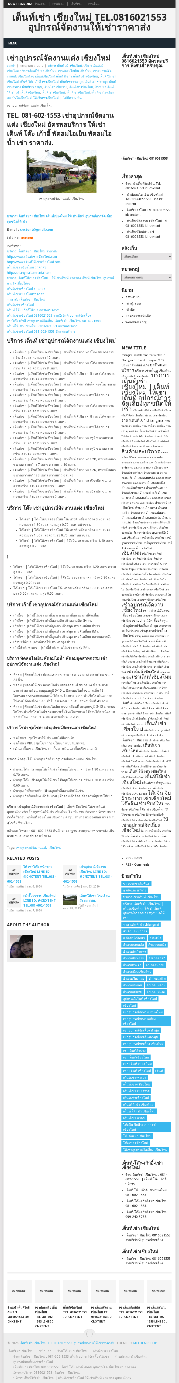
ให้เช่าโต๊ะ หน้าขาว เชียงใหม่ (147, 841)
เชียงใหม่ (131, 553)
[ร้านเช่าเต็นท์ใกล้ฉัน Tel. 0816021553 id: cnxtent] (19, 1291)
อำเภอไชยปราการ (142, 522)
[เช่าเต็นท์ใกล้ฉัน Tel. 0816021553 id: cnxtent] (131, 1291)
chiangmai (127, 355)
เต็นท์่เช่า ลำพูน (32, 87)
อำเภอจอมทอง (151, 472)
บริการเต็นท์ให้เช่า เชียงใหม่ (38, 71)
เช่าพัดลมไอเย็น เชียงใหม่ (75, 71)
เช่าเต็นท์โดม (128, 682)
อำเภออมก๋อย (141, 497)
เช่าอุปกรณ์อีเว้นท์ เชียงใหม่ (150, 636)
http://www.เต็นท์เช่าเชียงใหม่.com (32, 256)
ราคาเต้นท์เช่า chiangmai (142, 420)
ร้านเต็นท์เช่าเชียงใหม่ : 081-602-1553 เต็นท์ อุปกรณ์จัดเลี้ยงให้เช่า (61, 1356)
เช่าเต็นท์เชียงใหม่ (43, 76)
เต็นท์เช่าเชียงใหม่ (53, 92)
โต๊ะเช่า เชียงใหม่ (152, 809)
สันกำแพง (137, 446)
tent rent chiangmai (145, 360)
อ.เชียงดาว (127, 467)
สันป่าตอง (158, 446)
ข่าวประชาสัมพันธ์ (136, 883)
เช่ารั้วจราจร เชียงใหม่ (152, 589)
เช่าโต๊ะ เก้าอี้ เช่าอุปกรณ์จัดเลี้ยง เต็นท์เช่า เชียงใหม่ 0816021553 (54, 321)
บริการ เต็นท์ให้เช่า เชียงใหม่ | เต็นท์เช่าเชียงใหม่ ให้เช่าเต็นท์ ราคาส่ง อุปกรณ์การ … (74, 1378)
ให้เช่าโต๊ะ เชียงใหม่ (157, 846)
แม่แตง (143, 793)
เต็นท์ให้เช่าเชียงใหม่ (132, 777)
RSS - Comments (137, 864)
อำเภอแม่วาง (138, 512)
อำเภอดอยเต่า (163, 477)
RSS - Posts (133, 858)
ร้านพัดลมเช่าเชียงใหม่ (131, 1356)
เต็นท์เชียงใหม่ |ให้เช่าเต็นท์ (147, 718)
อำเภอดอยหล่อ (144, 477)
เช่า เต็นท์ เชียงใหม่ (143, 671)
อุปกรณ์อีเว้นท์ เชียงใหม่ (140, 999)
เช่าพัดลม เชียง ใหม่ (146, 569)
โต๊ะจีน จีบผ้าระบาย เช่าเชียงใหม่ (146, 795)
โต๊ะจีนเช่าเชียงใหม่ (46, 98)
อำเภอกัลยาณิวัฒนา (132, 472)
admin (11, 65)
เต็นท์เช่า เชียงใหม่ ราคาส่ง (26, 267)
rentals (138, 355)
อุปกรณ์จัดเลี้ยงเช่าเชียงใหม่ (136, 532)
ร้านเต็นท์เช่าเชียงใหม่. (144, 441)
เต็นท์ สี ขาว (64, 76)
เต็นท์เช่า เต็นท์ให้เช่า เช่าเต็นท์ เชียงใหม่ (143, 756)
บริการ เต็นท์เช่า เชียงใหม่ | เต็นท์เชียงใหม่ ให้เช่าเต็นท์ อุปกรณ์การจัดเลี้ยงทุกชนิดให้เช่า (146, 392)
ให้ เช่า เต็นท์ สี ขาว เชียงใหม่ (137, 836)
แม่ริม (135, 793)
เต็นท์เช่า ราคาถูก (71, 82)
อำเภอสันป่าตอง (129, 492)
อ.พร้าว (144, 462)
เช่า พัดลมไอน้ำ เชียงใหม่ (134, 579)
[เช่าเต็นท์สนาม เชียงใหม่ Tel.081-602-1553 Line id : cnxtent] (159, 1291)
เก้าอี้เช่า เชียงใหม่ (142, 548)
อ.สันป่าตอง (164, 462)
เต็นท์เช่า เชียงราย (55, 87)
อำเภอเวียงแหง (146, 508)
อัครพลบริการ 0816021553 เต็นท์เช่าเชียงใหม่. (46, 1372)
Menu (12, 43)
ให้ (166, 809)
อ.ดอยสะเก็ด (156, 457)
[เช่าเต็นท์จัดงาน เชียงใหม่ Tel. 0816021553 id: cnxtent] (103, 1291)
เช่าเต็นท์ (157, 646)
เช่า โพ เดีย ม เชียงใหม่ (150, 698)
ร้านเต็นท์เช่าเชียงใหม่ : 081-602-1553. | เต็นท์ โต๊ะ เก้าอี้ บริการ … (146, 1179)
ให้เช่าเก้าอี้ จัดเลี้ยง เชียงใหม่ (156, 831)
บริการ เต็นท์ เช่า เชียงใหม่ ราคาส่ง (32, 251)
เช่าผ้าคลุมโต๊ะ (154, 564)
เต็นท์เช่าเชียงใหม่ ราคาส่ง (26, 289)
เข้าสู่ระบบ (133, 303)
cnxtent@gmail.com (36, 229)
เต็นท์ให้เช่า (132, 766)
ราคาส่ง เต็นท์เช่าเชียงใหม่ (26, 299)
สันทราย (147, 446)
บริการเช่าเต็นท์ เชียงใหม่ (153, 370)
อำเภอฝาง (126, 483)
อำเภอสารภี (148, 492)
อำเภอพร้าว (139, 483)
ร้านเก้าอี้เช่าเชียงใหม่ (153, 426)
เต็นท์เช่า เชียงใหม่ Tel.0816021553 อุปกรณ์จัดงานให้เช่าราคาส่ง (89, 22)
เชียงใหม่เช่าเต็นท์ (152, 553)
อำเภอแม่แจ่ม (151, 517)
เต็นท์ (125, 703)
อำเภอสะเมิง (156, 483)
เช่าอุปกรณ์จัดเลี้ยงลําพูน (150, 620)
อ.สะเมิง (153, 462)
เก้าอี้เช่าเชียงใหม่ (105, 1351)
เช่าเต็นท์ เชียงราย (142, 666)
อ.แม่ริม (138, 467)
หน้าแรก (45, 1351)
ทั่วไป (146, 365)
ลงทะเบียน (133, 297)
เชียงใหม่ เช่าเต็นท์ (131, 558)
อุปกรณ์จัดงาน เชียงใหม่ (156, 527)
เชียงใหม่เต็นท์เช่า (131, 564)
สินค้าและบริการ (140, 451)
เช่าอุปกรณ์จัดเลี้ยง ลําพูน (139, 625)
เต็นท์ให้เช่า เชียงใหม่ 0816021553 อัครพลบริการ (42, 326)
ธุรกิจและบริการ (134, 890)
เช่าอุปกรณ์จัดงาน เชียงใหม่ (142, 607)
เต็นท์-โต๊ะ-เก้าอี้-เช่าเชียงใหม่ (39, 82)
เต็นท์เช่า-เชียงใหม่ (144, 726)
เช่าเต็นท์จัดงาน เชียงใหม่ (155, 651)
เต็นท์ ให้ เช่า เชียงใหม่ (147, 771)
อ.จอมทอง (143, 457)
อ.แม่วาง (148, 467)
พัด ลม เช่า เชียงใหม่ (156, 415)
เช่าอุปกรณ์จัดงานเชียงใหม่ (151, 599)
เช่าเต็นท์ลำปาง (156, 656)
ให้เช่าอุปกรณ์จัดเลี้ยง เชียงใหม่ (144, 825)
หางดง (164, 452)
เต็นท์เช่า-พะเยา (135, 724)
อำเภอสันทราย (156, 488)
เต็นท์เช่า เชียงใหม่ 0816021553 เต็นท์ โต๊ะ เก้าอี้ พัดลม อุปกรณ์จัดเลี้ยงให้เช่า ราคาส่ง (74, 1367)
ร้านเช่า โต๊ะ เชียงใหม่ (141, 436)
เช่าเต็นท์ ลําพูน (144, 661)
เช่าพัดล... (58, 4)
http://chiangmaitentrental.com (29, 273)
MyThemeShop (145, 1343)
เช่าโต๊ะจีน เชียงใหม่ (143, 693)
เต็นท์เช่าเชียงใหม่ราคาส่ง (25, 294)
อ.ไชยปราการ (161, 467)
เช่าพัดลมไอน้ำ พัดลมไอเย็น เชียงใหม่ (152, 574)
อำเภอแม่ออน (155, 512)
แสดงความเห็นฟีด (138, 316)
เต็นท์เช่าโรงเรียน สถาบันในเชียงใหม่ (141, 761)
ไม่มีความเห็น (72, 98)
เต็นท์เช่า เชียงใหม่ (81, 87)
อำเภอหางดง (132, 965)
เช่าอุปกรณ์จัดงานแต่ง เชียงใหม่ (38, 848)
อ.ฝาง (136, 462)
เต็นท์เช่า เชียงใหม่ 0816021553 (144, 158)
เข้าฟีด (130, 309)
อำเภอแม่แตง (156, 992)
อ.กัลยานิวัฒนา (129, 457)
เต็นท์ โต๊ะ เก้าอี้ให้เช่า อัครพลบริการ (33, 310)
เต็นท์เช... (76, 4)
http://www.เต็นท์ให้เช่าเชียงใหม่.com (34, 262)
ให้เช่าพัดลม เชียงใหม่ (133, 814)
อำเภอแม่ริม (157, 978)
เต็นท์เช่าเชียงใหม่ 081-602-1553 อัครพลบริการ (41, 331)
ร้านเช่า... (40, 4)
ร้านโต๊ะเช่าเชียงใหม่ (72, 1351)
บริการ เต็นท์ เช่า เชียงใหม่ (65, 65)
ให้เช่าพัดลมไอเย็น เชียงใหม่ (147, 820)
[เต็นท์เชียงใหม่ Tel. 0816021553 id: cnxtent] (75, 1291)
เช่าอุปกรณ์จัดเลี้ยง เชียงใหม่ (143, 1044)
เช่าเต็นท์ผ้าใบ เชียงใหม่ (134, 656)
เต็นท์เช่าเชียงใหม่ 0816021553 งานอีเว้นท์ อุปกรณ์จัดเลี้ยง (49, 315)
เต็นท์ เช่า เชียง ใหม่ (159, 740)
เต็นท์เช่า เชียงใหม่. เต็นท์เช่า (154, 751)
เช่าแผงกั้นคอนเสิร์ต (146, 688)
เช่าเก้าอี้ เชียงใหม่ (141, 646)
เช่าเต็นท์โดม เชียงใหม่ (149, 682)
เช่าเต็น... (94, 4)
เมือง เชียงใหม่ (139, 788)
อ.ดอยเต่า (126, 462)
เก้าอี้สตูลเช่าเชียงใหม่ (154, 543)
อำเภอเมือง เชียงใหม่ (143, 503)
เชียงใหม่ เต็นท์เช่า (152, 558)
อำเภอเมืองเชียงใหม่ (137, 972)
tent (145, 355)
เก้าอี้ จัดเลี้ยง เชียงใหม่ (153, 537)
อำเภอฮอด (157, 497)
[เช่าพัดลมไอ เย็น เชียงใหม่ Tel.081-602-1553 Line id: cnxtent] (47, 1291)
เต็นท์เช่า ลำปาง (154, 735)
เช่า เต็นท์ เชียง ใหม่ (137, 1064)
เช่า (144, 564)
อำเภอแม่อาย (131, 517)
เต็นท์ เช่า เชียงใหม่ (85, 76)
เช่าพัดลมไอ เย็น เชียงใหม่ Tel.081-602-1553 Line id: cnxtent (144, 199)
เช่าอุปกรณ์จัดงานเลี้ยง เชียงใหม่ (139, 1021)
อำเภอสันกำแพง (133, 488)
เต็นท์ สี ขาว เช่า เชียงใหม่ (150, 713)
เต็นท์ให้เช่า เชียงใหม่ (145, 779)
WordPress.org (136, 322)
